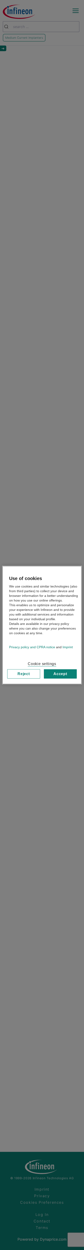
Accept (60, 674)
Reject (24, 674)
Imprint (68, 647)
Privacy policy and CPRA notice (32, 647)
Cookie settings (42, 664)
